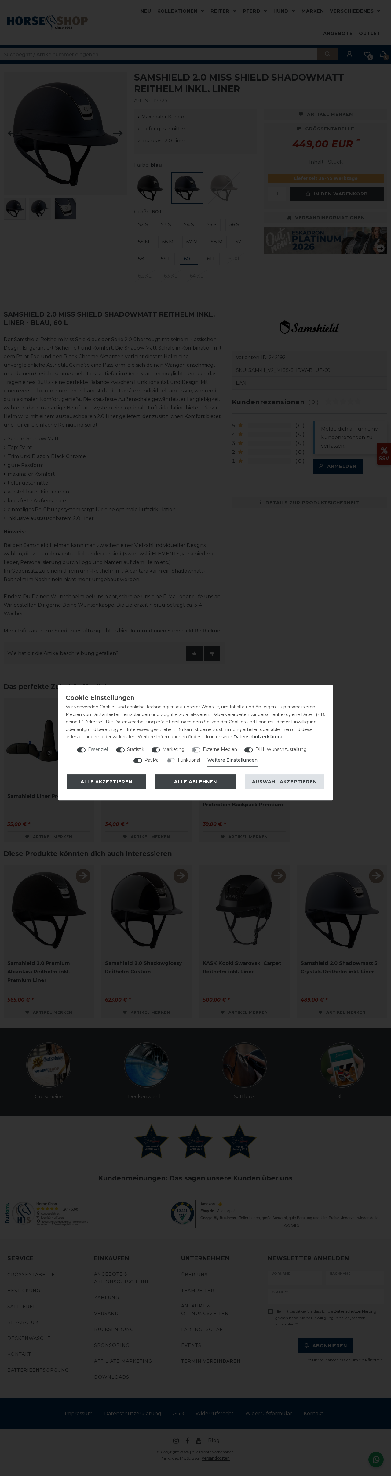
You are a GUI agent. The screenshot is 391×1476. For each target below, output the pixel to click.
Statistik (135, 749)
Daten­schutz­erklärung (258, 737)
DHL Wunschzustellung (281, 749)
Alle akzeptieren (106, 781)
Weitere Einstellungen (232, 760)
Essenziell (98, 749)
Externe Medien (220, 749)
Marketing (174, 749)
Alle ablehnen (195, 781)
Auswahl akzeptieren (284, 781)
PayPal (151, 760)
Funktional (189, 760)
